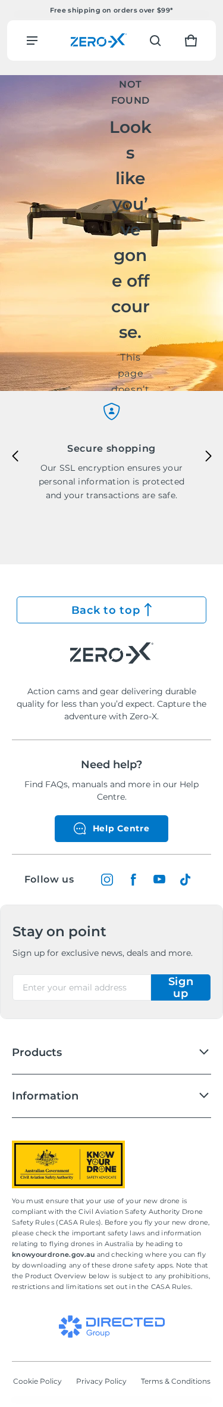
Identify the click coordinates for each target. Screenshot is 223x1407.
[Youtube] (159, 879)
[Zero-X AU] (99, 40)
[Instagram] (107, 879)
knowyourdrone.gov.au (54, 1254)
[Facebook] (133, 879)
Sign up (181, 987)
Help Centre (121, 828)
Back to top (105, 610)
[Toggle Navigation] (32, 40)
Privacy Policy (101, 1381)
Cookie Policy (37, 1381)
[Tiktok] (185, 879)
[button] (155, 40)
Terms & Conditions (176, 1381)
